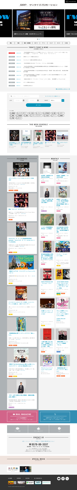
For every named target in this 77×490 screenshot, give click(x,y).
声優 (13, 118)
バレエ (39, 113)
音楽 (18, 43)
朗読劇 (13, 113)
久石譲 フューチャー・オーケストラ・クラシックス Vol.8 (47, 312)
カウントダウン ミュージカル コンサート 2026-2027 (21, 179)
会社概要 (10, 478)
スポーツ (36, 43)
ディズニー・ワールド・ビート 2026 (62, 255)
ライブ (16, 190)
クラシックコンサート (36, 115)
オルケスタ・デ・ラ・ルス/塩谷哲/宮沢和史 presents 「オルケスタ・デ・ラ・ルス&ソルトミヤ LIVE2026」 (22, 240)
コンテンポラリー (23, 113)
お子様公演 (47, 113)
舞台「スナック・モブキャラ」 (17, 209)
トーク (10, 376)
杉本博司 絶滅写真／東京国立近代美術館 (47, 176)
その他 (66, 43)
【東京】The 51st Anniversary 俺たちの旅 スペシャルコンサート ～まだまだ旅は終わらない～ (22, 365)
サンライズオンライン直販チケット (52, 96)
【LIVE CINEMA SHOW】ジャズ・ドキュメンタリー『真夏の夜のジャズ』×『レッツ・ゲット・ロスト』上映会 (63, 285)
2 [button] (39, 39)
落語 (27, 115)
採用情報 (19, 478)
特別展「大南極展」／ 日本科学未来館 (62, 176)
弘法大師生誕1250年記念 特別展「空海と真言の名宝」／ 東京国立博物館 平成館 (63, 229)
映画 (63, 293)
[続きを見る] (23, 184)
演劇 (13, 115)
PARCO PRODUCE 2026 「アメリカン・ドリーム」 (47, 283)
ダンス (58, 43)
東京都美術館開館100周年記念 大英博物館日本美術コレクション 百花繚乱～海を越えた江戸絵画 (47, 256)
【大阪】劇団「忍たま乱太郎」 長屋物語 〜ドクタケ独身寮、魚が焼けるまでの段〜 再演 (47, 344)
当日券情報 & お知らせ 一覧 (63, 89)
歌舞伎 (61, 115)
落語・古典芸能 (27, 43)
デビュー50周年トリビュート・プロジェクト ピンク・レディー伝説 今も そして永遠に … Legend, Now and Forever (63, 315)
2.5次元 (47, 115)
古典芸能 (20, 115)
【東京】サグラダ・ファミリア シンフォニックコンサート (22, 272)
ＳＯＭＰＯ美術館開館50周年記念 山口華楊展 (47, 228)
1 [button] (37, 39)
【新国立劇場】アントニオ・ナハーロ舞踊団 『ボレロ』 (62, 343)
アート (43, 43)
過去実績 (27, 478)
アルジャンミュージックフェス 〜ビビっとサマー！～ (47, 369)
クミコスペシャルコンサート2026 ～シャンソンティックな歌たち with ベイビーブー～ (21, 303)
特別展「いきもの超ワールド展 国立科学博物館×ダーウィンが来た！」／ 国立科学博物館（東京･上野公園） (63, 202)
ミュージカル (11, 190)
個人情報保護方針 (38, 478)
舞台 (11, 43)
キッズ (51, 43)
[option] (38, 23)
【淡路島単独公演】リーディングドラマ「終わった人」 (22, 334)
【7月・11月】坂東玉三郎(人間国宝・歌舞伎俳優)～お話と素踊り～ (22, 396)
